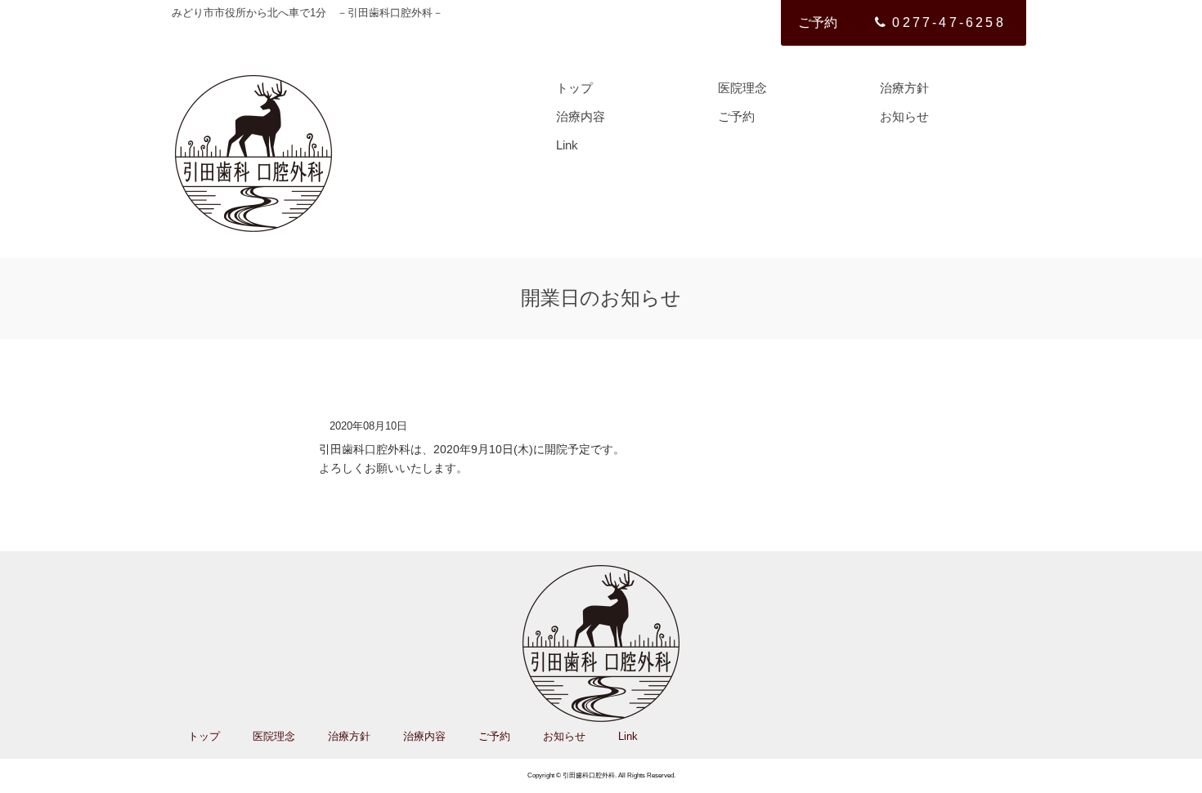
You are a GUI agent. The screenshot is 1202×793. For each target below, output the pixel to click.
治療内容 (580, 116)
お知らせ (904, 116)
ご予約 (817, 22)
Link (567, 145)
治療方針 (904, 88)
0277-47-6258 (948, 22)
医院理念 (742, 88)
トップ (574, 88)
